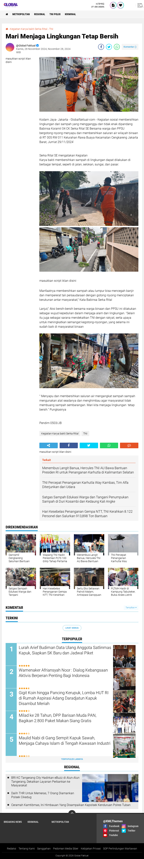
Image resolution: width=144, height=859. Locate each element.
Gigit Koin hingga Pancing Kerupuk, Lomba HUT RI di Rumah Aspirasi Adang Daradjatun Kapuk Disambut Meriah (64, 698)
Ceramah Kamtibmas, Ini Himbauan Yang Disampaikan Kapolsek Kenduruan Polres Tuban (70, 805)
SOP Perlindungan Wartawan (120, 848)
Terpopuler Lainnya (72, 759)
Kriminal (70, 14)
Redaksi (11, 848)
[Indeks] (113, 5)
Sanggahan (44, 848)
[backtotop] (72, 814)
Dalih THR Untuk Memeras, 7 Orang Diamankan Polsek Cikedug (42, 795)
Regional (39, 14)
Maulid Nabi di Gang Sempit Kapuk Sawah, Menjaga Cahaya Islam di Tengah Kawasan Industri (64, 741)
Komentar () (130, 46)
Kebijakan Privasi (91, 848)
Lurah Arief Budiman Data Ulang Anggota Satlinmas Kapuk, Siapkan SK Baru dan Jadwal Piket (65, 650)
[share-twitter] (109, 47)
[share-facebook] (101, 47)
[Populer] (121, 5)
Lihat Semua (72, 628)
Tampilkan (130, 607)
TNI (51, 28)
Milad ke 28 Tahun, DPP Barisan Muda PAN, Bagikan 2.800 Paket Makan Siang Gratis (57, 718)
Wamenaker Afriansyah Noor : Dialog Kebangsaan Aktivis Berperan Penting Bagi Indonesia (63, 673)
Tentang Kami (27, 848)
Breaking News (13, 821)
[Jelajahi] (139, 5)
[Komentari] (129, 445)
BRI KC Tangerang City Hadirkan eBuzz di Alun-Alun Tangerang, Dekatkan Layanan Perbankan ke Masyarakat (45, 781)
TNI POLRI (55, 14)
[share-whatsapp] (117, 47)
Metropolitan (21, 14)
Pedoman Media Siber (65, 848)
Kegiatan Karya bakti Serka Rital (28, 28)
